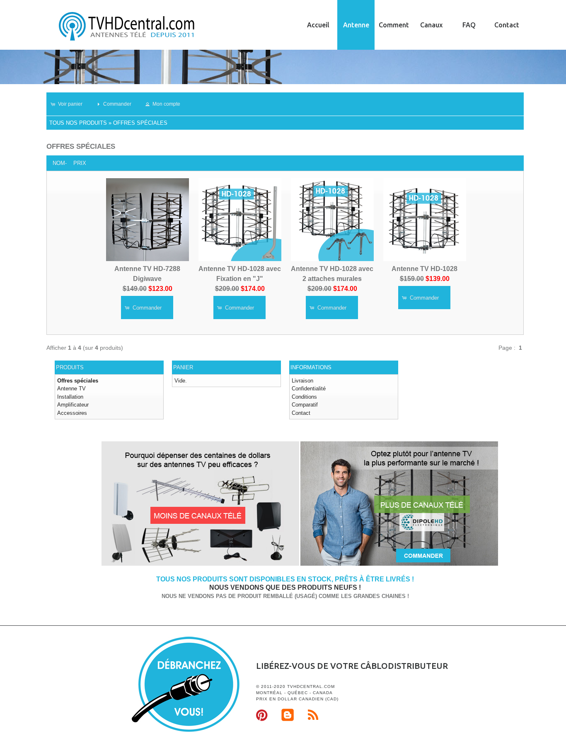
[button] (70, 104)
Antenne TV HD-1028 (424, 268)
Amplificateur (73, 405)
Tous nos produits (78, 123)
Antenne (356, 25)
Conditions (304, 397)
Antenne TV (71, 388)
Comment (394, 25)
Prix (79, 163)
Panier (183, 367)
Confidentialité (309, 388)
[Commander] (399, 564)
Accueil (318, 25)
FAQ (469, 25)
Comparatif (305, 405)
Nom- (60, 163)
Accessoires (72, 413)
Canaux (431, 25)
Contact (506, 25)
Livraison (302, 381)
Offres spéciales (140, 123)
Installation (70, 397)
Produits (70, 367)
